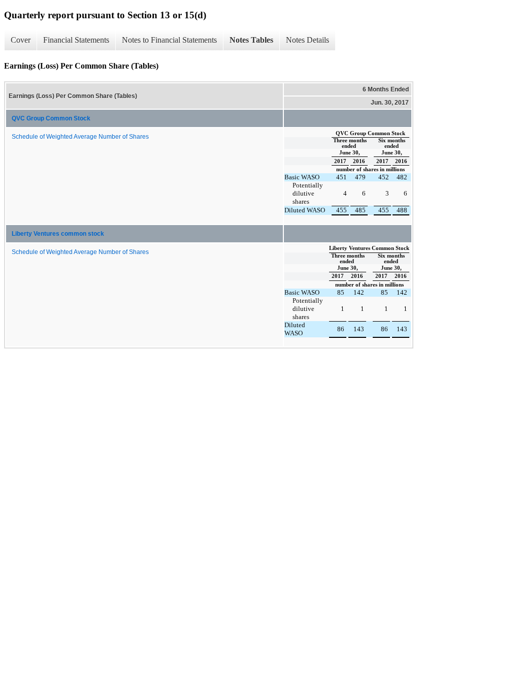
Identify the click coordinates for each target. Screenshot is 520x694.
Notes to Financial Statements (169, 40)
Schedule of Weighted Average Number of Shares (80, 137)
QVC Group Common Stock (51, 118)
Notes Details (307, 40)
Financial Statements (76, 40)
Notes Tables (251, 40)
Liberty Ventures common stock (58, 234)
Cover (20, 40)
